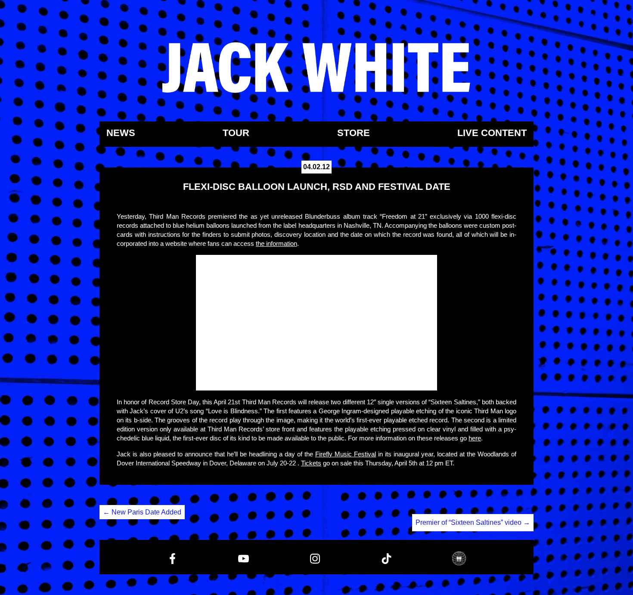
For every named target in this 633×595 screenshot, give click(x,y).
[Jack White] (316, 67)
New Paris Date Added (142, 512)
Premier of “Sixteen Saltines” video (473, 522)
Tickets (311, 463)
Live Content (492, 133)
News (120, 133)
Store (353, 133)
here (475, 438)
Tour (236, 133)
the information (276, 243)
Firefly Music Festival (345, 454)
